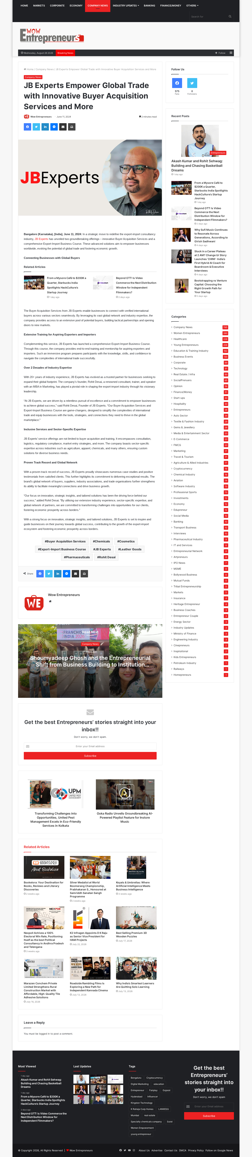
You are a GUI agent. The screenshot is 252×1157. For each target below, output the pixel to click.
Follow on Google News (219, 1150)
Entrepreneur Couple (186, 615)
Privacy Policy (196, 1150)
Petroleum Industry (185, 663)
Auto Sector (181, 415)
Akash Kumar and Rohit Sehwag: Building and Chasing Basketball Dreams (197, 165)
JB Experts (41, 238)
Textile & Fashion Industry (189, 421)
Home (24, 5)
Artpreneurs (181, 556)
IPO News (179, 562)
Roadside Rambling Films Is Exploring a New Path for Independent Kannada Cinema (89, 987)
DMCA (182, 1150)
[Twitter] (36, 127)
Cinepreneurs (181, 645)
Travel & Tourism (184, 456)
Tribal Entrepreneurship (187, 586)
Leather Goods (130, 549)
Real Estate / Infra (184, 374)
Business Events (183, 356)
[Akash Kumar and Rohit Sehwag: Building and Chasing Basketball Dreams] (81, 1079)
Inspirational (181, 651)
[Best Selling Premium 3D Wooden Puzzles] (136, 917)
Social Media (181, 515)
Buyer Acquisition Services (66, 541)
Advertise (157, 1150)
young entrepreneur (141, 1134)
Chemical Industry (184, 474)
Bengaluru (136, 1077)
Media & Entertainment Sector (191, 433)
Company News (98, 5)
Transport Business (185, 527)
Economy (76, 5)
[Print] (71, 127)
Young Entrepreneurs (186, 344)
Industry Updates (125, 5)
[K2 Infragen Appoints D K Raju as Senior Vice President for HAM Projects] (90, 917)
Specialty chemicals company (146, 1121)
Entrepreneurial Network (188, 551)
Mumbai (135, 1115)
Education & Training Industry (191, 350)
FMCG (177, 445)
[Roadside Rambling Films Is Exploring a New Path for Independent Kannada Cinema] (90, 968)
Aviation (178, 480)
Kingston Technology (142, 1102)
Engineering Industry (186, 639)
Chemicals (102, 541)
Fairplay (153, 1090)
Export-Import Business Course (63, 549)
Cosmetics (127, 541)
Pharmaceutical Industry (188, 539)
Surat (169, 1121)
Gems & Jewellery (184, 427)
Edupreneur (180, 509)
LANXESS (163, 1109)
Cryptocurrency (183, 468)
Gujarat (166, 1090)
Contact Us (170, 1150)
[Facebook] (27, 127)
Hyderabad (136, 1096)
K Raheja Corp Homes (142, 1109)
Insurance (179, 598)
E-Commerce (181, 439)
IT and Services (183, 545)
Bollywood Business (185, 574)
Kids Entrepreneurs (185, 657)
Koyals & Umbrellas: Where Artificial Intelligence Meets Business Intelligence (133, 886)
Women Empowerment (142, 1127)
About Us (144, 1150)
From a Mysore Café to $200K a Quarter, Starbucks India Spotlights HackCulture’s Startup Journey (211, 190)
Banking (149, 5)
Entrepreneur (137, 1090)
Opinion (178, 386)
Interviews (180, 533)
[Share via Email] (63, 127)
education (159, 1084)
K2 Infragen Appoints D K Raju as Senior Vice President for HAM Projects (88, 936)
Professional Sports (185, 492)
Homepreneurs (182, 674)
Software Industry (184, 486)
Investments (181, 498)
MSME (177, 568)
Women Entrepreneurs (187, 333)
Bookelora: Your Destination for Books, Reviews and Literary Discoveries (43, 886)
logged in (44, 1033)
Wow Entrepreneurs (41, 116)
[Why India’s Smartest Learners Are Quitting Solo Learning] (136, 968)
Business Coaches (184, 610)
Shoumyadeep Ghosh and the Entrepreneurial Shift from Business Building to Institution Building (90, 664)
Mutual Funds (182, 580)
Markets (39, 5)
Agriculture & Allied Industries (191, 462)
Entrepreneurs (182, 409)
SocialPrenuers (182, 380)
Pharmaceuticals (78, 557)
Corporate (57, 5)
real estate (149, 1115)
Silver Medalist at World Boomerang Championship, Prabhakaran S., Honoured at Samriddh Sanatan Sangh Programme (88, 889)
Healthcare (180, 338)
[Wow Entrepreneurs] (52, 36)
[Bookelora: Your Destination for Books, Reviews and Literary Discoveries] (44, 867)
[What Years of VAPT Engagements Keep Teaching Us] (98, 1099)
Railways (179, 668)
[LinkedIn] (45, 127)
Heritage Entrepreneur (187, 604)
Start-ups (179, 397)
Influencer (152, 1096)
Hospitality (180, 403)
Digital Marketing (140, 1084)
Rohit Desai (107, 557)
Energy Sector (182, 621)
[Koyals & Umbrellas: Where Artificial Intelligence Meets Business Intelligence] (136, 867)
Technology (180, 368)
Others (191, 5)
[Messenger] (54, 127)
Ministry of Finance (185, 633)
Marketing (179, 450)
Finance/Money (170, 5)
